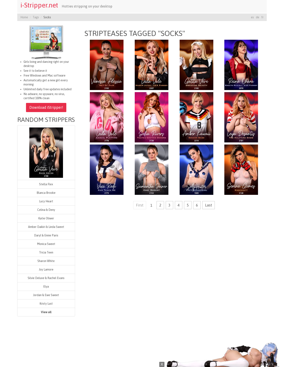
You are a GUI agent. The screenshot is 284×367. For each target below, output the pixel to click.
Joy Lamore (46, 269)
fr (262, 17)
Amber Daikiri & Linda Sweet (46, 227)
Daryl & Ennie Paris (46, 235)
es (252, 17)
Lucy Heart (46, 201)
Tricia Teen (46, 252)
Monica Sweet (46, 244)
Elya (46, 286)
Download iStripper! (46, 107)
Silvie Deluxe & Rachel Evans (46, 278)
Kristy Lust (46, 303)
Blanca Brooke (46, 192)
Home (24, 17)
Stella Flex (46, 184)
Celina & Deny (46, 209)
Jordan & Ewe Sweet (46, 295)
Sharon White (46, 261)
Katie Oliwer (46, 218)
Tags (36, 17)
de (257, 17)
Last (208, 205)
